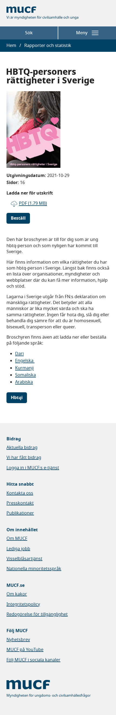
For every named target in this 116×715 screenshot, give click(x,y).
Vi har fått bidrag (23, 457)
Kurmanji (24, 368)
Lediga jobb (18, 549)
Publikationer (20, 513)
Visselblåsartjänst (24, 559)
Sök (29, 33)
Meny (81, 33)
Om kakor (16, 594)
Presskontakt (20, 503)
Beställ (18, 218)
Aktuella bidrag (21, 447)
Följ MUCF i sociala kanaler (33, 660)
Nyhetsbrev (18, 639)
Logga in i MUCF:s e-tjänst (32, 468)
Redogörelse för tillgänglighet (37, 614)
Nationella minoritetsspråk (33, 569)
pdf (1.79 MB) (33, 203)
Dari (19, 353)
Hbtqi (17, 397)
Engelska (25, 361)
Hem (11, 46)
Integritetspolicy (23, 604)
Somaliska (25, 375)
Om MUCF (16, 538)
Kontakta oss (19, 493)
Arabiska (24, 382)
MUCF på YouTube (24, 649)
